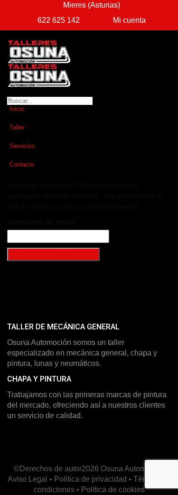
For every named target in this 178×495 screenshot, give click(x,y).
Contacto (21, 164)
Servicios (22, 145)
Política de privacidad (90, 479)
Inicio (16, 108)
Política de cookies (113, 490)
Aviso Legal (27, 479)
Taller (16, 127)
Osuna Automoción (133, 469)
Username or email (41, 222)
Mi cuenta (128, 20)
